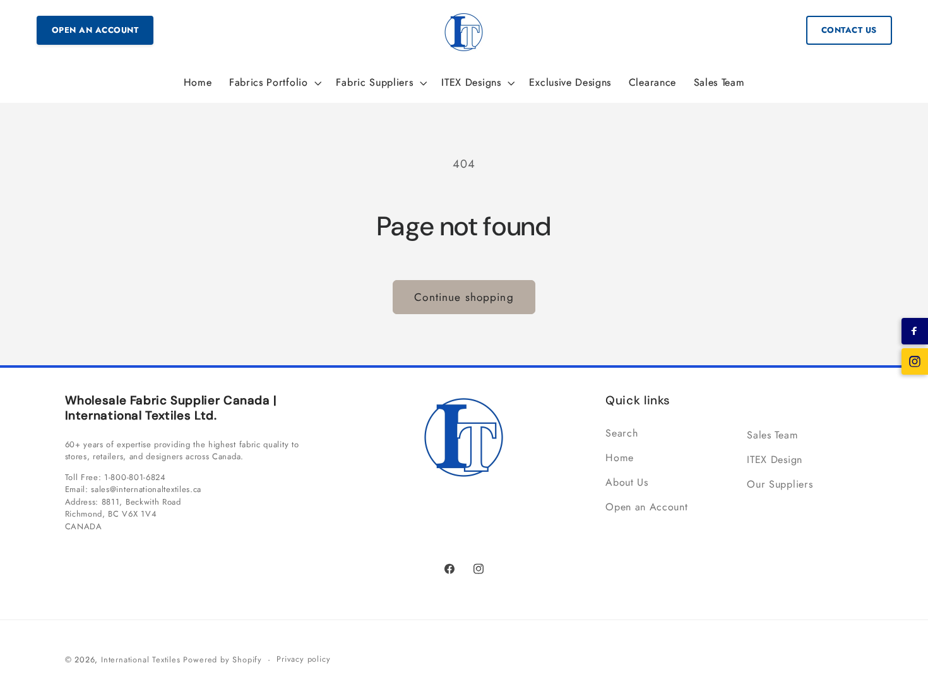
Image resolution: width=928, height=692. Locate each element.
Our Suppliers (779, 484)
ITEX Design (774, 459)
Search (621, 433)
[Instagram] (914, 361)
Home (619, 457)
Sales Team (772, 435)
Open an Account (95, 30)
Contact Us (849, 30)
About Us (626, 482)
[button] (274, 82)
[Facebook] (914, 331)
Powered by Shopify (222, 660)
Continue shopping (464, 297)
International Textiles (141, 660)
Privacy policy (303, 660)
